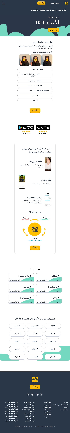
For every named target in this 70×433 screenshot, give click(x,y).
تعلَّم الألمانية (47, 402)
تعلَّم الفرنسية (47, 405)
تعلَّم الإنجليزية (47, 407)
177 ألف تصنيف (42, 133)
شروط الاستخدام (50, 426)
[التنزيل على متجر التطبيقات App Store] (43, 127)
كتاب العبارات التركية (12, 421)
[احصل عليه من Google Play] (26, 127)
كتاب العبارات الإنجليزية (11, 411)
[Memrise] (66, 3)
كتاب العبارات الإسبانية (11, 414)
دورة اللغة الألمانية (29, 402)
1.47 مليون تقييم (26, 133)
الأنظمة (66, 407)
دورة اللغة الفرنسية (29, 405)
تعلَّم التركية (62, 10)
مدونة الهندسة (64, 409)
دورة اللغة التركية (52, 10)
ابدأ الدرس (53, 30)
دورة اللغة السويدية (29, 418)
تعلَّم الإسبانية (47, 409)
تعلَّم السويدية (47, 414)
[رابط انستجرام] (28, 394)
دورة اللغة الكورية (29, 416)
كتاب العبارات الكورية (12, 416)
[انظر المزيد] (4, 3)
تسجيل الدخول (54, 3)
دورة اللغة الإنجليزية (28, 407)
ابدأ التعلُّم (41, 3)
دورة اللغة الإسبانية (29, 414)
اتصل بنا (66, 402)
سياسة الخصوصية (38, 426)
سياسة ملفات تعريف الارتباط (23, 426)
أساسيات (42, 10)
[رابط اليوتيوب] (32, 394)
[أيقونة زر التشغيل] (47, 60)
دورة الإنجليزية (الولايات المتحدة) (27, 410)
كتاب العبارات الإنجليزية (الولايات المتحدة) (11, 408)
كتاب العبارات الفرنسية (11, 405)
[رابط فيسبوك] (41, 394)
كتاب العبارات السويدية (11, 418)
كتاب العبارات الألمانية (11, 402)
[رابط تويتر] (37, 394)
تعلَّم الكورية (47, 412)
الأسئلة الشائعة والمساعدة (60, 405)
